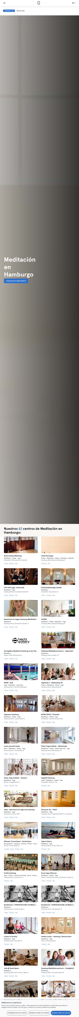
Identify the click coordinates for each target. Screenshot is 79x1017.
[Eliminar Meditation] (12, 11)
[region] (39, 1008)
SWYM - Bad (8, 683)
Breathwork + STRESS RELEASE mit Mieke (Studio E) (21, 905)
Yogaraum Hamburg (11, 714)
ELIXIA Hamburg (10, 873)
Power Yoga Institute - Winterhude (54, 746)
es (73, 3)
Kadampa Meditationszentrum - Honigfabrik (57, 968)
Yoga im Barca (46, 841)
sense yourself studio (12, 746)
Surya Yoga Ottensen (49, 873)
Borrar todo (21, 11)
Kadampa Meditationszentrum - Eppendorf (57, 651)
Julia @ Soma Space (11, 968)
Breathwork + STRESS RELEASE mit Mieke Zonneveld (58, 905)
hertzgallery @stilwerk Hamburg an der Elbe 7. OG (21, 651)
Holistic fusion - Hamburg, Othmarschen (56, 936)
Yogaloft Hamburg (48, 778)
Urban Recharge (47, 556)
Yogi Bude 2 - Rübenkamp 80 (52, 683)
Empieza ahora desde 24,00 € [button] (16, 281)
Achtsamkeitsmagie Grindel (51, 587)
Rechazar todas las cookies (39, 1013)
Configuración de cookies (17, 1013)
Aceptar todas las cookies (61, 1013)
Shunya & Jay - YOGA (49, 810)
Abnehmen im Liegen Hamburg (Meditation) (20, 619)
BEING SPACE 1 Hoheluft (50, 714)
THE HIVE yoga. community (14, 587)
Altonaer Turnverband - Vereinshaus (17, 841)
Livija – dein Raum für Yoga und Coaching (19, 810)
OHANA (44, 619)
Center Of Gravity (10, 936)
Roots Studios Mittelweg (13, 556)
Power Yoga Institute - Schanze (15, 778)
